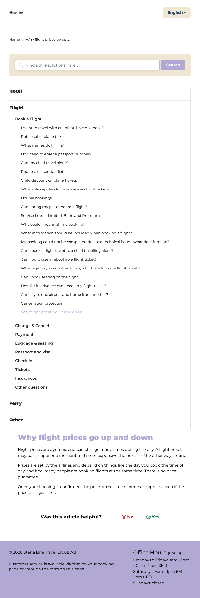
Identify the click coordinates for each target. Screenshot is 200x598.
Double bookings (36, 198)
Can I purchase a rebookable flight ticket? (59, 259)
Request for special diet (42, 171)
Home (14, 39)
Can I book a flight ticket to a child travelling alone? (67, 250)
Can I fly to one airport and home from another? (64, 294)
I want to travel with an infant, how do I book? (62, 127)
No (130, 516)
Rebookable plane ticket (43, 136)
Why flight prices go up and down (51, 312)
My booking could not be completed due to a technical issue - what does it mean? (95, 241)
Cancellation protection (42, 303)
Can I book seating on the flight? (50, 277)
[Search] (173, 65)
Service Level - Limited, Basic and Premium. (60, 215)
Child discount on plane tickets (49, 180)
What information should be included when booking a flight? (76, 233)
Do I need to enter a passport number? (56, 154)
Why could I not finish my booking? (53, 224)
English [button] (175, 12)
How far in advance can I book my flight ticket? (63, 285)
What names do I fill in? (42, 145)
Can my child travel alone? (45, 162)
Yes (156, 516)
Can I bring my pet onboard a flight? (54, 206)
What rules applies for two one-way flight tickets (65, 189)
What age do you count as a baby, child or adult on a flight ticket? (80, 268)
